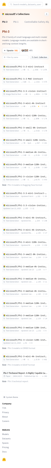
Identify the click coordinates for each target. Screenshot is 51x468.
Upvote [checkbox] (12, 50)
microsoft (10, 14)
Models (5, 434)
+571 (30, 50)
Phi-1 (15, 21)
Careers (5, 421)
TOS (4, 408)
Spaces (5, 443)
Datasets (6, 438)
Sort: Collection (40, 57)
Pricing (5, 447)
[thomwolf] (22, 50)
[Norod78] (24, 50)
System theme (12, 397)
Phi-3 (4, 21)
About (5, 416)
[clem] (27, 50)
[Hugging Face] (4, 459)
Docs (4, 451)
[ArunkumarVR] (26, 50)
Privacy (5, 412)
